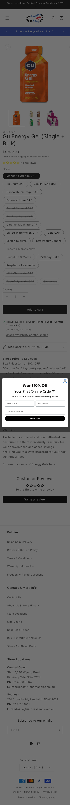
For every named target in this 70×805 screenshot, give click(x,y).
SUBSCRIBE (35, 418)
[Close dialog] (65, 381)
